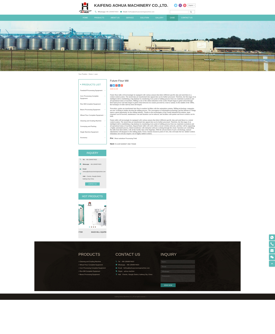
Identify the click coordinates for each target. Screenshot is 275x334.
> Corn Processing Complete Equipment (92, 268)
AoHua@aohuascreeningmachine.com (141, 12)
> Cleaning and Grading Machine (89, 261)
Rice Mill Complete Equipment (90, 104)
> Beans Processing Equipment (89, 274)
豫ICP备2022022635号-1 (153, 296)
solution (144, 18)
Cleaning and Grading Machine (90, 121)
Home (91, 74)
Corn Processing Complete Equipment (89, 97)
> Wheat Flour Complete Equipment (90, 265)
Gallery (159, 18)
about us (115, 18)
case (172, 18)
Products (99, 18)
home (85, 18)
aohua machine (129, 271)
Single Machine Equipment (89, 132)
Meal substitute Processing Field (126, 138)
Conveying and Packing (88, 126)
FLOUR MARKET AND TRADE (125, 144)
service (130, 18)
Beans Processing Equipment (90, 109)
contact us (186, 18)
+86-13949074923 (112, 12)
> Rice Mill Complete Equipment (89, 271)
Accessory (83, 137)
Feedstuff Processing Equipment (91, 90)
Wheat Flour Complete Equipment (91, 115)
